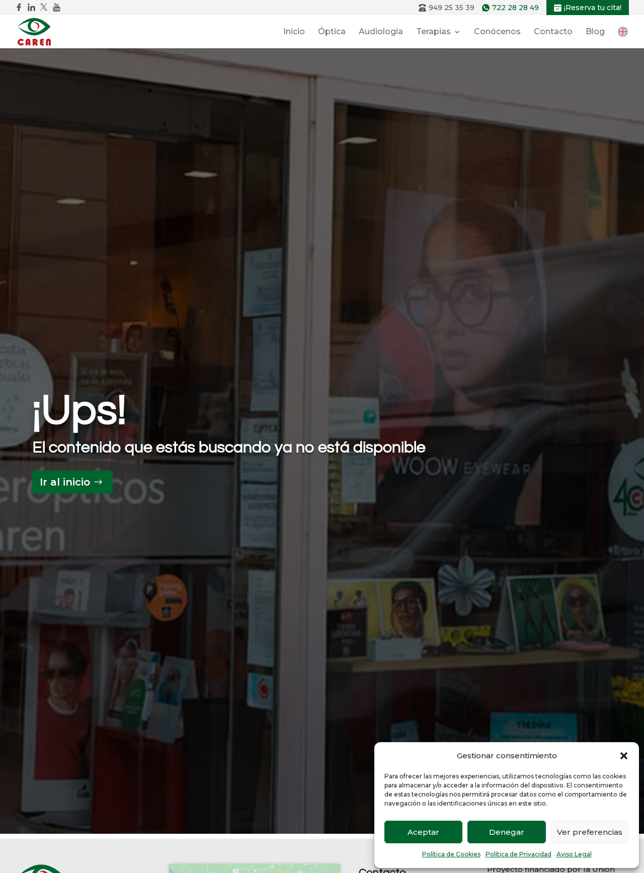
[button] (624, 756)
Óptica (332, 32)
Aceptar (423, 832)
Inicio (294, 32)
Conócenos (497, 32)
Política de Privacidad (518, 854)
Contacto (553, 32)
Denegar (506, 832)
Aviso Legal (574, 854)
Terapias (433, 32)
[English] (623, 31)
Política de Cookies (451, 854)
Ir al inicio (65, 482)
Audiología (381, 32)
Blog (595, 32)
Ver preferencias (589, 832)
